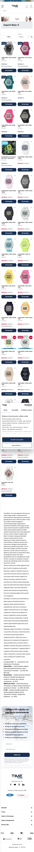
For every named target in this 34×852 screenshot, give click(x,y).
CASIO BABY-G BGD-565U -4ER (8, 383)
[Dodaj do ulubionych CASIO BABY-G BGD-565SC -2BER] (31, 141)
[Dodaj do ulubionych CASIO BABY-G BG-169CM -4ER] (31, 42)
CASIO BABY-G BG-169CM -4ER (25, 58)
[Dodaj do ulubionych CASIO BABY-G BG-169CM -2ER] (15, 76)
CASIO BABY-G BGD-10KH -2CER (8, 223)
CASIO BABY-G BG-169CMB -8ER (8, 58)
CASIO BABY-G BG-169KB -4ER (24, 92)
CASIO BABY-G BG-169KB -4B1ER (8, 126)
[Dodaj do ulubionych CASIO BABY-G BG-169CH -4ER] (31, 270)
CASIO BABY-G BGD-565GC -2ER (8, 255)
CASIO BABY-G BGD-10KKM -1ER (8, 318)
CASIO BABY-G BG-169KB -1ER (24, 126)
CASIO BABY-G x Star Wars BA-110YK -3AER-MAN (8, 157)
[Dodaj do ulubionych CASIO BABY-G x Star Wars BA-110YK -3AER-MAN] (15, 141)
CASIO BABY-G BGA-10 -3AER (24, 255)
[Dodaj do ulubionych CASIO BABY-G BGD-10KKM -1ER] (15, 302)
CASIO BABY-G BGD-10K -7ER (8, 352)
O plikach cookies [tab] (26, 410)
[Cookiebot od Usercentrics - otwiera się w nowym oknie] (24, 405)
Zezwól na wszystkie (17, 439)
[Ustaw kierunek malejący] (32, 37)
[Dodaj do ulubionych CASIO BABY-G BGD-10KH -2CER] (15, 207)
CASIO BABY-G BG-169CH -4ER (25, 286)
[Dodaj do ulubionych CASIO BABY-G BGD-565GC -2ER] (15, 239)
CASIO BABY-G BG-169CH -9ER (8, 286)
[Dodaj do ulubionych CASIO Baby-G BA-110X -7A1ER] (15, 399)
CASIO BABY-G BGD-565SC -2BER (25, 157)
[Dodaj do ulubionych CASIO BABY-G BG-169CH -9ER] (15, 270)
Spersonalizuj (16, 445)
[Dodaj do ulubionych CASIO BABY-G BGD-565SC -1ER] (31, 175)
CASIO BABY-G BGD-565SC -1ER (25, 191)
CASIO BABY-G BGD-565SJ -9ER (25, 318)
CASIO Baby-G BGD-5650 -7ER (8, 449)
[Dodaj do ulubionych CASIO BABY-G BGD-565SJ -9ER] (31, 302)
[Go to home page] (15, 6)
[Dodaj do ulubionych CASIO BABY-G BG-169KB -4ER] (31, 76)
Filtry (8, 37)
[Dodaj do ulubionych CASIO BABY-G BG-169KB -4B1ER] (15, 110)
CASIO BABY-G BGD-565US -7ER (25, 352)
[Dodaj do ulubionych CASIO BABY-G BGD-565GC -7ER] (31, 207)
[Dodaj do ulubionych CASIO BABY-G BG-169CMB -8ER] (15, 42)
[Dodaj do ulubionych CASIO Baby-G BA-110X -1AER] (31, 399)
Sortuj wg (20, 34)
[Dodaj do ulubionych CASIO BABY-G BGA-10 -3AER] (31, 239)
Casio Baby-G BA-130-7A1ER (7, 483)
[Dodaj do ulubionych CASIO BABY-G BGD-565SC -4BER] (15, 175)
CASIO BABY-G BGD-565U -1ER (25, 383)
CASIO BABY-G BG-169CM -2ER (8, 92)
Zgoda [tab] (5, 410)
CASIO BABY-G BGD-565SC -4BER (8, 191)
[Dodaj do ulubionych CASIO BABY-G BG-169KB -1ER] (31, 110)
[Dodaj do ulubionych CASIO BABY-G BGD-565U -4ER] (15, 368)
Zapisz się (17, 755)
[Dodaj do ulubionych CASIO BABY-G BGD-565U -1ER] (31, 368)
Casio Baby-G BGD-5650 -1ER (24, 449)
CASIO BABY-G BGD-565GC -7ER (25, 223)
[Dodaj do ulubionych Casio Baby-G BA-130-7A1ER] (15, 467)
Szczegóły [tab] (15, 410)
